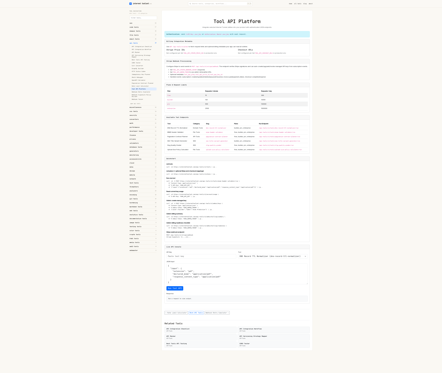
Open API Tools (135, 103)
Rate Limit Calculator (140, 86)
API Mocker (136, 52)
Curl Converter (137, 65)
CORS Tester (136, 63)
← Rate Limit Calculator (176, 313)
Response (170, 293)
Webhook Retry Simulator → (217, 313)
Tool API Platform (138, 89)
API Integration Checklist (142, 46)
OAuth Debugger (137, 77)
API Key (169, 252)
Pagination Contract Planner (143, 83)
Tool (239, 252)
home (290, 4)
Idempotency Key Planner (141, 74)
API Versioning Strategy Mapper (141, 56)
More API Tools (196, 313)
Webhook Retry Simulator (141, 92)
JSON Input (170, 261)
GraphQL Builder (138, 68)
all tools (297, 4)
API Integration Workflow (141, 49)
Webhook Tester (137, 99)
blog (305, 4)
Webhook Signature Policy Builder (141, 95)
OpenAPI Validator (138, 80)
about (311, 4)
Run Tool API (175, 288)
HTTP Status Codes (138, 71)
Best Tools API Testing (141, 60)
